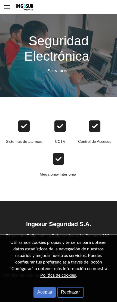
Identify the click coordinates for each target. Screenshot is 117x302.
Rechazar (70, 292)
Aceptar (44, 292)
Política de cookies (58, 275)
